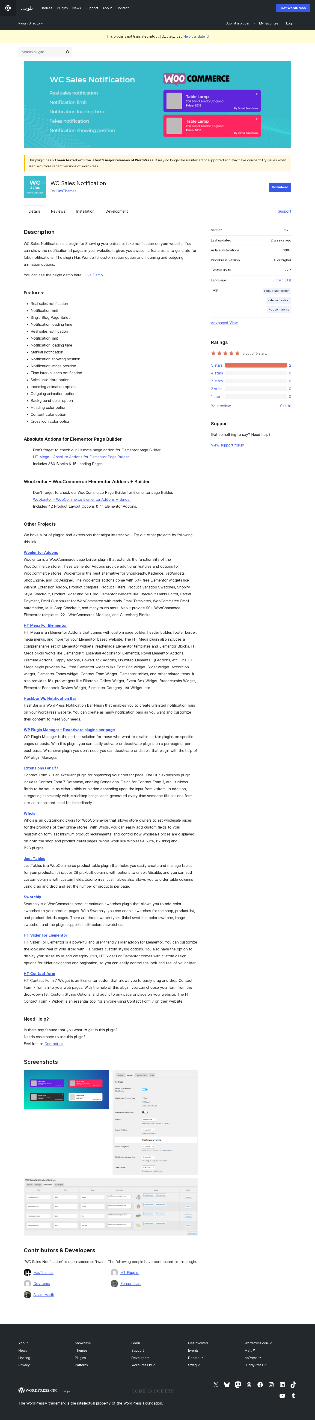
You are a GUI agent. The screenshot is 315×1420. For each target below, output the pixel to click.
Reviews (58, 211)
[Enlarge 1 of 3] (102, 1076)
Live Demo (94, 275)
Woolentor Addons (41, 552)
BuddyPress (256, 1365)
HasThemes (66, 191)
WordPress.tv (143, 1365)
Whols (29, 813)
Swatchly (32, 897)
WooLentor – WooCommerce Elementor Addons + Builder (82, 499)
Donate (195, 1358)
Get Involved (198, 1343)
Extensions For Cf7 (41, 768)
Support (284, 211)
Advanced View (224, 322)
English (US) (282, 280)
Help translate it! (196, 36)
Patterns (81, 1365)
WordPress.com (259, 1343)
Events (193, 1350)
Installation (85, 211)
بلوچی (66, 1391)
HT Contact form (39, 973)
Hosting (24, 1358)
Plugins (80, 1358)
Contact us (54, 1043)
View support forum (227, 445)
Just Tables (34, 858)
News (22, 1350)
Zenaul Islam (130, 1283)
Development (116, 211)
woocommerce (278, 309)
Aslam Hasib (43, 1294)
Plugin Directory (30, 23)
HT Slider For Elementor (45, 935)
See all (285, 406)
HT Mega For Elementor (45, 625)
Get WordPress (293, 8)
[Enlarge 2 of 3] (191, 1076)
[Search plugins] (67, 52)
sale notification (278, 300)
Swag (194, 1365)
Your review (221, 406)
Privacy (24, 1365)
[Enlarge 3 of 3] (191, 1184)
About (23, 1343)
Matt (250, 1350)
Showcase (83, 1343)
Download (280, 187)
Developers (140, 1358)
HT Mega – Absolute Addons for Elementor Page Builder (81, 457)
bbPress (253, 1358)
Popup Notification (276, 290)
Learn (135, 1343)
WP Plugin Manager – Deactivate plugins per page (69, 729)
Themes (81, 1350)
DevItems (41, 1283)
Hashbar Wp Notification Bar (50, 698)
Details (34, 211)
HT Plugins (129, 1272)
